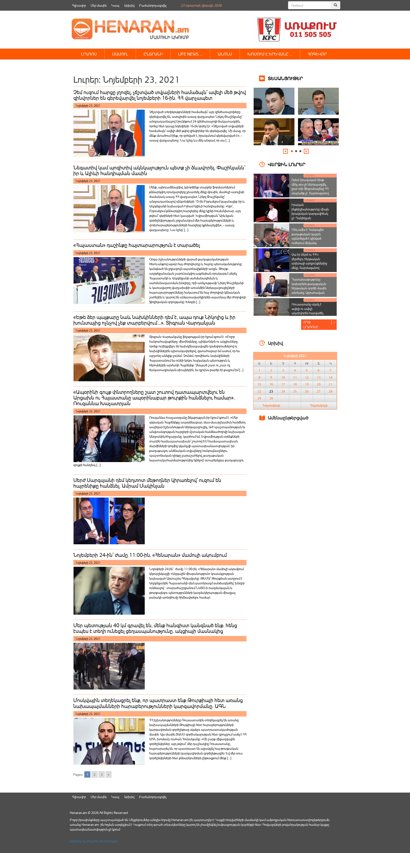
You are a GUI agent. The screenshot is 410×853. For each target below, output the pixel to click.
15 (259, 384)
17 (283, 384)
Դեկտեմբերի (319, 405)
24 (283, 391)
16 (271, 384)
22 (259, 391)
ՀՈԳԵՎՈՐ (317, 53)
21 (330, 384)
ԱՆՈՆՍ (225, 53)
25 (295, 391)
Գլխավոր (79, 5)
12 (307, 377)
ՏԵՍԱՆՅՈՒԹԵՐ (285, 78)
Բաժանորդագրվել (152, 5)
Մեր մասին (99, 5)
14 (330, 377)
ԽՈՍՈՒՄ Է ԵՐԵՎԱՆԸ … (269, 53)
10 (283, 377)
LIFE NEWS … (190, 53)
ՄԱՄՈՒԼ (120, 53)
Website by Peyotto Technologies (94, 841)
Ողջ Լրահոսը (311, 324)
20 (319, 384)
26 (307, 391)
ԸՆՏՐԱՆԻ (153, 53)
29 (259, 398)
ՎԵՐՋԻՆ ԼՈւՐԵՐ (286, 164)
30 (271, 398)
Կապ (115, 5)
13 (319, 377)
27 (319, 391)
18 (295, 384)
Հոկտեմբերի (271, 405)
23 (271, 391)
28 (330, 391)
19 (307, 384)
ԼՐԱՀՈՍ (89, 53)
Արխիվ (129, 5)
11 (295, 377)
